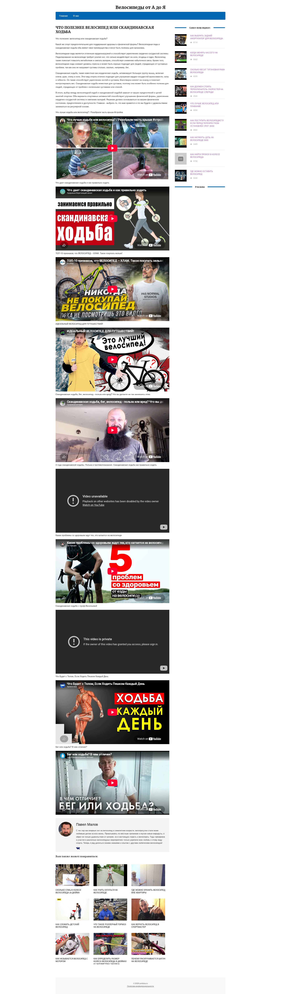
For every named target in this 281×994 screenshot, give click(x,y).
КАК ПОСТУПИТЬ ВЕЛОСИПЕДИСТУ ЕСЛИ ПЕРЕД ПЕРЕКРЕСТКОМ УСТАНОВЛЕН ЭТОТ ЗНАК (207, 123)
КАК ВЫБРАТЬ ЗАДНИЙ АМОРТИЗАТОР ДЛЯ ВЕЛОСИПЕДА (206, 37)
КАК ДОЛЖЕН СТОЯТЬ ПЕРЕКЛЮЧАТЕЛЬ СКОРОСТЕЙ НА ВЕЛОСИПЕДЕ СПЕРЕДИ (206, 89)
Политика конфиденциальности (140, 986)
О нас (76, 15)
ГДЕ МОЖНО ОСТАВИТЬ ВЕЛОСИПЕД (201, 172)
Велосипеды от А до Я (140, 7)
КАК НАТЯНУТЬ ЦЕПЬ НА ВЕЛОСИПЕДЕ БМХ (202, 138)
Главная (63, 15)
